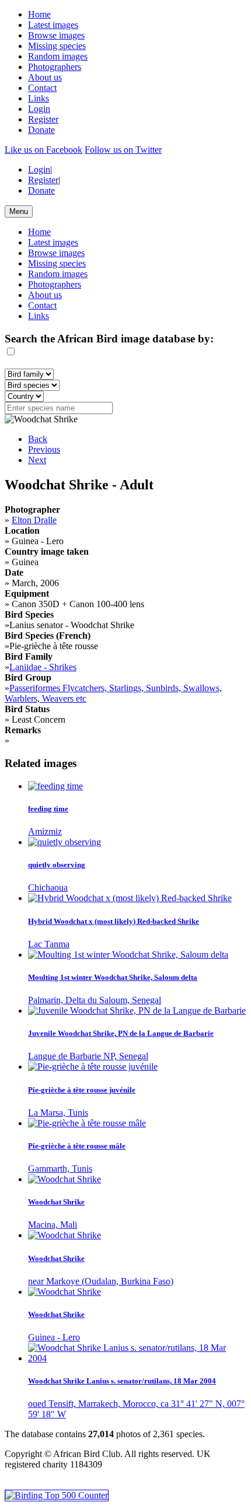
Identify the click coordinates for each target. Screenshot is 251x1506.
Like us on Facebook (43, 150)
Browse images (56, 35)
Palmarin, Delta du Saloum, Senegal (94, 1000)
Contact (42, 88)
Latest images (53, 25)
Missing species (57, 46)
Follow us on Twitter (123, 150)
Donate (41, 130)
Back (37, 439)
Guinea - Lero (54, 1337)
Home (39, 14)
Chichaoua (48, 887)
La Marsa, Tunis (58, 1113)
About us (45, 77)
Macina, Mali (52, 1225)
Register (43, 119)
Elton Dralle (34, 520)
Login (39, 109)
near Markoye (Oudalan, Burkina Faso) (100, 1281)
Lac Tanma (48, 944)
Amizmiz (45, 831)
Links (38, 98)
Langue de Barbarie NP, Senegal (88, 1056)
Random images (58, 56)
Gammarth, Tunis (60, 1169)
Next (37, 460)
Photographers (54, 67)
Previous (44, 449)
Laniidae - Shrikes (42, 667)
